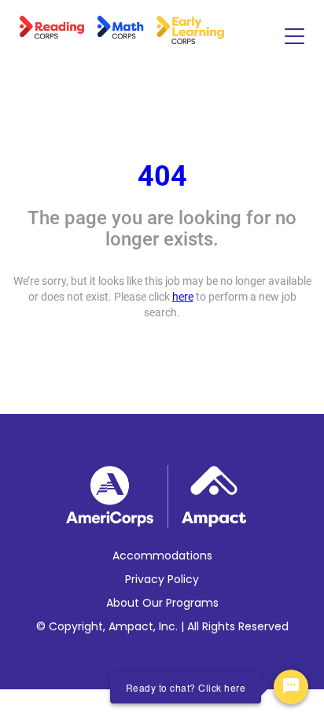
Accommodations (162, 555)
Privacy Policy (162, 579)
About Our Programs (162, 603)
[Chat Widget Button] (291, 687)
